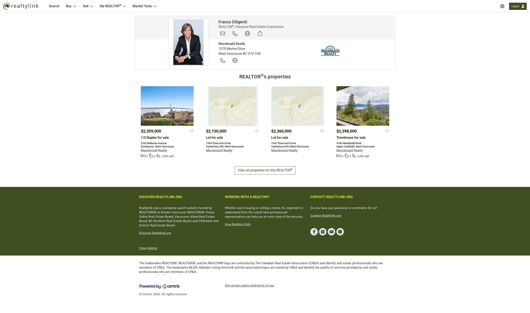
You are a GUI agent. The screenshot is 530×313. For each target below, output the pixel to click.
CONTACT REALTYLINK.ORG (331, 197)
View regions (148, 248)
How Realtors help (237, 224)
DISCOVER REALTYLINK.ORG (160, 197)
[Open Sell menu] (91, 6)
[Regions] (502, 6)
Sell (85, 6)
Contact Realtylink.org (325, 215)
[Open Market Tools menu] (155, 6)
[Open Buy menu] (74, 6)
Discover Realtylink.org (155, 233)
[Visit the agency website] (235, 60)
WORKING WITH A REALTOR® (247, 197)
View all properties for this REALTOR (265, 170)
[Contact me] (222, 33)
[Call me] (235, 33)
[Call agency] (222, 60)
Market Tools (142, 6)
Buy (68, 6)
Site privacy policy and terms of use (249, 285)
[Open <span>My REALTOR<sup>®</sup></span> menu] (124, 6)
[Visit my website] (247, 33)
